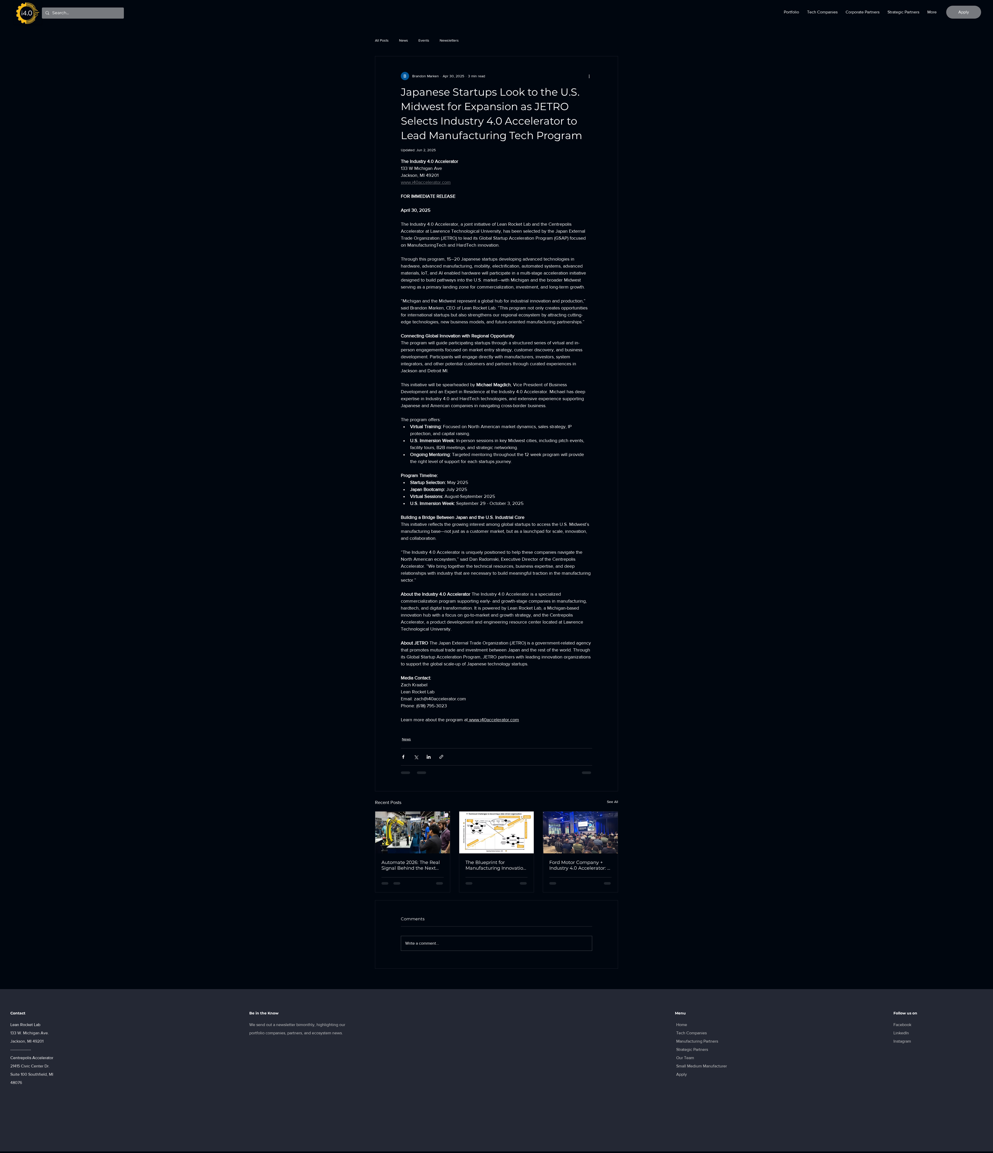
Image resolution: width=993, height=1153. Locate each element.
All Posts (382, 40)
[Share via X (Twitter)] (415, 756)
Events (423, 40)
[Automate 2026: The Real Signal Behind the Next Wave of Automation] (412, 832)
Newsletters (449, 40)
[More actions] (589, 76)
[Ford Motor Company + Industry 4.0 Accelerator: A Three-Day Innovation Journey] (580, 832)
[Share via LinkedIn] (428, 756)
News (403, 40)
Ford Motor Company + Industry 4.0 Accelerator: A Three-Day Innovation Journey (580, 865)
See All (612, 802)
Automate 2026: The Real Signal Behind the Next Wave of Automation (410, 865)
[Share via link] (441, 756)
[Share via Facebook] (403, 756)
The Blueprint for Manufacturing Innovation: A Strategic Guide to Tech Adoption (496, 865)
